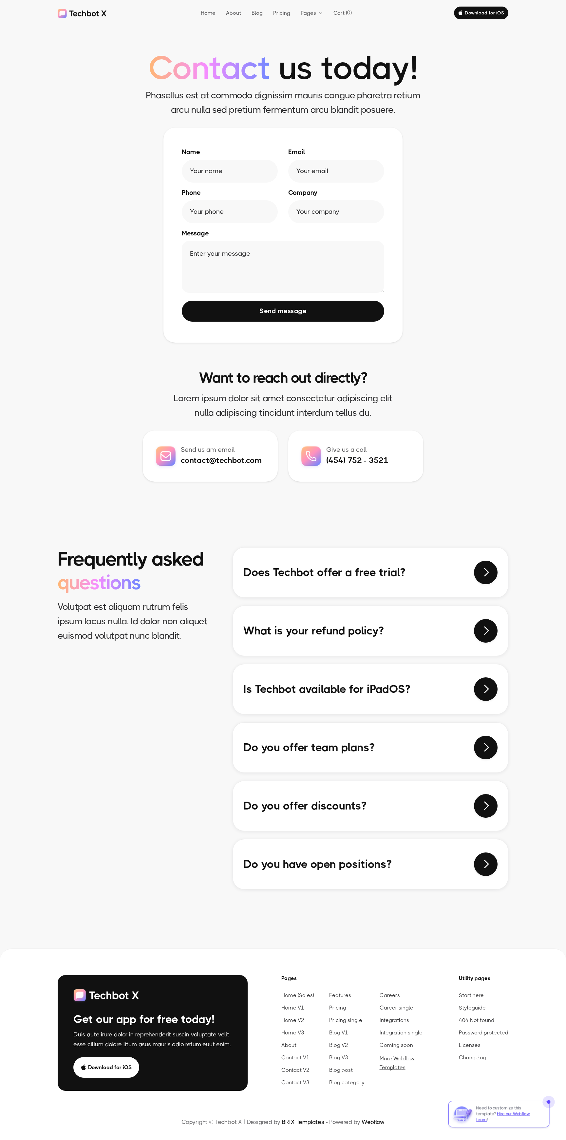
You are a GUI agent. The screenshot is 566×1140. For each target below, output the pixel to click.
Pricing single (345, 1020)
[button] (312, 13)
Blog (257, 13)
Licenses (470, 1045)
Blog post (341, 1070)
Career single (396, 1008)
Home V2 (292, 1020)
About (233, 13)
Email (296, 152)
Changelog (472, 1057)
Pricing (281, 13)
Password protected (483, 1033)
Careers (390, 995)
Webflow (373, 1122)
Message (195, 233)
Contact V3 (295, 1082)
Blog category (347, 1082)
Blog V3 (338, 1057)
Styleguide (472, 1008)
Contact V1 (295, 1057)
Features (340, 995)
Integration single (401, 1033)
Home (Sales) (297, 995)
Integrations (394, 1020)
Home (208, 13)
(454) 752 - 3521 (357, 460)
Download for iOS (481, 12)
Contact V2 (295, 1070)
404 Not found (476, 1020)
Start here (471, 995)
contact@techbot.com (221, 460)
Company (302, 192)
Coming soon (396, 1045)
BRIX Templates (303, 1122)
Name (191, 152)
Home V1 (292, 1008)
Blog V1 (338, 1033)
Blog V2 (338, 1045)
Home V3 (292, 1033)
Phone (191, 192)
